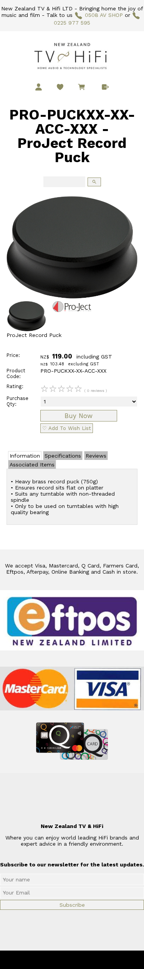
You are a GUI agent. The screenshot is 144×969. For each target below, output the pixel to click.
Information (25, 456)
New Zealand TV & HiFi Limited (92, 959)
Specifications (63, 456)
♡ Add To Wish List (66, 428)
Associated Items (32, 464)
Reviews (96, 456)
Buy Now (79, 416)
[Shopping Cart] (83, 88)
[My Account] (38, 87)
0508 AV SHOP (104, 15)
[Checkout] (105, 87)
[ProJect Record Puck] (72, 297)
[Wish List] (60, 87)
